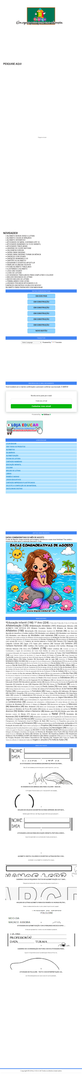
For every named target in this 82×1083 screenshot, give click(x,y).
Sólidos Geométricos (32, 738)
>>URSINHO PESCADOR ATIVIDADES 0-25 (21, 283)
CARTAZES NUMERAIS (14, 462)
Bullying (20, 641)
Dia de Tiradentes (29, 667)
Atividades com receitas (66, 635)
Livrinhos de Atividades (14, 704)
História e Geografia (16, 693)
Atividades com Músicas (18, 635)
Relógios (8, 732)
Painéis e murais (14, 719)
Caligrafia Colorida (12, 644)
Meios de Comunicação (47, 706)
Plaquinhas (52, 721)
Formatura (36, 691)
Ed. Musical (58, 680)
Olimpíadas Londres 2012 (42, 717)
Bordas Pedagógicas (48, 639)
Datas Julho (50, 657)
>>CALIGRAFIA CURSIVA (14, 250)
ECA (24, 680)
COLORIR (9, 468)
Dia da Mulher (56, 663)
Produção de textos (13, 725)
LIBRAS (8, 474)
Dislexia (33, 678)
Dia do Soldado (58, 671)
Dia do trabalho (12, 673)
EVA (44, 684)
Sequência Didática (58, 734)
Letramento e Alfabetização (46, 702)
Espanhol (71, 682)
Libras (72, 702)
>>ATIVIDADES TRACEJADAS (16, 246)
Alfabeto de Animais (65, 628)
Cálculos (60, 641)
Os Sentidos (66, 717)
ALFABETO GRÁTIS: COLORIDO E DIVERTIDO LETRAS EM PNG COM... (41, 856)
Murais (23, 714)
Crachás (16, 657)
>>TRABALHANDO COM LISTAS (17, 281)
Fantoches (9, 687)
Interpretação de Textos (38, 697)
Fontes (9, 691)
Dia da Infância (44, 663)
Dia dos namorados (54, 673)
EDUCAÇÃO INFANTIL (13, 465)
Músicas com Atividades (39, 714)
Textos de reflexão (11, 740)
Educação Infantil (12, 682)
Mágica (35, 704)
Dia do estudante (43, 669)
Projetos (44, 725)
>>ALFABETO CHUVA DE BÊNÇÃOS (18, 238)
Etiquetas (35, 684)
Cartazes (69, 643)
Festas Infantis (13, 689)
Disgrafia (17, 678)
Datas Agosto (39, 657)
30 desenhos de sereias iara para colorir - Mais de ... (41, 787)
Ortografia (56, 717)
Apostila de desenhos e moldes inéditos (20, 633)
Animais (59, 631)
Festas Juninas (25, 689)
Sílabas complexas (50, 736)
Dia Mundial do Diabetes (30, 675)
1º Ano (38, 622)
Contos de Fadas (55, 653)
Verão (28, 740)
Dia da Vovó (17, 665)
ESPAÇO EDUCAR (35, 1071)
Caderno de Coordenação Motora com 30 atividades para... (41, 949)
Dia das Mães (65, 665)
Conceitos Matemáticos (66, 651)
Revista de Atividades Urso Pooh (49, 732)
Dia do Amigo (42, 667)
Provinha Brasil (21, 728)
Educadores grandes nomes (32, 682)
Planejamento (10, 721)
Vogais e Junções (40, 740)
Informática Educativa (59, 695)
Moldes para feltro (67, 711)
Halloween (65, 691)
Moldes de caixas (47, 709)
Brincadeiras (62, 639)
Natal (55, 713)
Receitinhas (44, 728)
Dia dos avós (39, 673)
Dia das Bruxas (32, 665)
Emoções (56, 682)
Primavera (28, 723)
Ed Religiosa (45, 680)
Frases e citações (51, 691)
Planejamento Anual (24, 721)
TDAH (65, 737)
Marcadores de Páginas (58, 704)
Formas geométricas (22, 691)
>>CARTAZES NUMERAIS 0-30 (16, 259)
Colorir (35, 648)
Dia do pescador (31, 671)
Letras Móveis (62, 702)
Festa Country (35, 686)
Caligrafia (70, 641)
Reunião (32, 732)
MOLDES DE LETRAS (13, 471)
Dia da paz (67, 663)
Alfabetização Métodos (65, 626)
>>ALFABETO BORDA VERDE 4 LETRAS (20, 236)
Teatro (72, 738)
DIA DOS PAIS (41, 296)
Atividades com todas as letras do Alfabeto (20, 637)
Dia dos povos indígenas (13, 675)
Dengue (70, 659)
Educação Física (70, 680)
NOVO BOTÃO (41, 331)
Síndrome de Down (66, 736)
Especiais (9, 684)
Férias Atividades (22, 686)
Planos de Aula (39, 721)
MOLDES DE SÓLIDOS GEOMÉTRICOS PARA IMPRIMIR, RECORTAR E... (41, 810)
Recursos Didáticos (68, 730)
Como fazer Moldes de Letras (44, 651)
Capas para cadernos (41, 644)
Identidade (61, 693)
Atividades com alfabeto (46, 633)
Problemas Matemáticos (44, 723)
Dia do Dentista (30, 669)
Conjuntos (25, 653)
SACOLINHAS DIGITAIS (14, 489)
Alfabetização (14, 625)
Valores (21, 740)
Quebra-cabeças (33, 728)
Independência (27, 695)
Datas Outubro (27, 659)
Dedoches (62, 659)
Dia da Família (33, 663)
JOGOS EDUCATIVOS (13, 480)
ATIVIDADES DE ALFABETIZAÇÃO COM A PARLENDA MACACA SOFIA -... (41, 925)
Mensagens (9, 709)
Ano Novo (71, 631)
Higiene (74, 691)
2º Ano (51, 623)
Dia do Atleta (53, 667)
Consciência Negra (38, 653)
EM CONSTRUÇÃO (41, 302)
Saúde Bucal (9, 734)
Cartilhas (31, 646)
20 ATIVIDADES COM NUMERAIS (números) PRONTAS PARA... (41, 763)
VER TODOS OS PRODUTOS (15, 447)
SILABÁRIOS (10, 453)
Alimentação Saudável (45, 631)
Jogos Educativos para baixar (62, 700)
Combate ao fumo (69, 649)
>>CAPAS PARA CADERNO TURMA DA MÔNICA (23, 254)
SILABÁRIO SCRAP (22, 736)
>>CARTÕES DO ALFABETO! (15, 261)
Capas (26, 644)
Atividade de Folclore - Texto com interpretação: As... (41, 972)
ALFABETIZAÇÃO (12, 456)
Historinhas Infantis (34, 693)
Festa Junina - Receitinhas (67, 687)
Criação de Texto (26, 657)
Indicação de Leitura (42, 695)
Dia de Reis (18, 667)
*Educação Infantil (16, 622)
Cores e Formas (55, 655)
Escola (63, 682)
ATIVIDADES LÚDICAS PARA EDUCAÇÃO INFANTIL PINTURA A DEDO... (41, 833)
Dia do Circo (19, 669)
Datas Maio (73, 657)
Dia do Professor (44, 671)
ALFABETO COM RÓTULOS (16, 628)
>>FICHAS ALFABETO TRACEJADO (18, 267)
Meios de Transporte (66, 707)
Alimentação (29, 631)
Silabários (36, 736)
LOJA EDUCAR (11, 444)
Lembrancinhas (14, 702)
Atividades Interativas (43, 637)
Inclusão (16, 695)
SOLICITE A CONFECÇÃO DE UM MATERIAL (21, 486)
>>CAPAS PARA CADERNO (15, 252)
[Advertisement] (41, 46)
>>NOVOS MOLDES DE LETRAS (17, 279)
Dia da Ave (68, 661)
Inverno (53, 697)
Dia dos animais (25, 673)
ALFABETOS (10, 450)
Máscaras (73, 704)
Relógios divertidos (20, 732)
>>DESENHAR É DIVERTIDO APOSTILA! (20, 263)
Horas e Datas (48, 693)
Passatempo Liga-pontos (42, 719)
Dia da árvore (57, 661)
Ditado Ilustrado (52, 678)
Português (17, 723)
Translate (58, 342)
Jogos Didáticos (13, 699)
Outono (74, 717)
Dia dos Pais (68, 673)
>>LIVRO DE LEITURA (13, 273)
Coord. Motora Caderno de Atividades (21, 655)
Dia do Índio (55, 669)
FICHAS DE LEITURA (13, 459)
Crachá (8, 657)
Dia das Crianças (48, 665)
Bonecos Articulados (31, 639)
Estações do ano (22, 684)
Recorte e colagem (24, 730)
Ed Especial (33, 680)
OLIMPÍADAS (23, 716)
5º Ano (72, 623)
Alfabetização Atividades (40, 626)
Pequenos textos (70, 719)
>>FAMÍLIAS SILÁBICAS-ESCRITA (18, 265)
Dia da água (32, 661)
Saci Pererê (69, 732)
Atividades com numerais (42, 635)
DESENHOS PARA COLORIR (15, 661)
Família (73, 684)
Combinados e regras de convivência (18, 651)
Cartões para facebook (46, 646)
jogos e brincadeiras (30, 700)
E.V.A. (15, 680)
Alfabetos (11, 630)
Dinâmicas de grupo (59, 675)
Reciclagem (57, 728)
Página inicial (42, 137)
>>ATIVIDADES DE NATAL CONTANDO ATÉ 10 (22, 242)
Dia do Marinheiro (18, 671)
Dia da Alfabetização (44, 661)
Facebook (62, 684)
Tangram (56, 738)
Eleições (47, 682)
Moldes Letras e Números (29, 711)
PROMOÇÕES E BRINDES (61, 725)
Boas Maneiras (17, 639)
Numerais (10, 716)
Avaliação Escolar (59, 637)
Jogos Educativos (65, 697)
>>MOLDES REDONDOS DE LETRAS (18, 277)
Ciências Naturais (12, 649)
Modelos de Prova (22, 709)
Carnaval (57, 644)
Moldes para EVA (51, 711)
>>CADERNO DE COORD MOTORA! (18, 248)
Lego (75, 700)
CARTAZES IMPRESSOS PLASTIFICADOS (20, 483)
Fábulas (52, 684)
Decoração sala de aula (45, 659)
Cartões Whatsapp (66, 646)
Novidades (70, 714)
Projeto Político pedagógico (31, 725)
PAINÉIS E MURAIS (12, 477)
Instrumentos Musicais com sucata (16, 697)
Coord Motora (71, 653)
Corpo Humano (69, 655)
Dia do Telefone (72, 671)
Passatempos (57, 719)
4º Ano (66, 623)
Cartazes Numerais (14, 646)
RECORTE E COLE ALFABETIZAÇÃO (45, 730)
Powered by (36, 414)
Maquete (43, 704)
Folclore (69, 689)
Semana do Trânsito (40, 734)
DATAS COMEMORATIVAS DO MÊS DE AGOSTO (25, 537)
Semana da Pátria (22, 734)
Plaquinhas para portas (66, 721)
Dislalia (25, 678)
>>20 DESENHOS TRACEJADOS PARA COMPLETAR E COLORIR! (29, 275)
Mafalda (27, 704)
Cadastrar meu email (41, 406)
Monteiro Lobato (11, 714)
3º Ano (59, 623)
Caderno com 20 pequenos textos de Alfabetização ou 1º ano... (41, 879)
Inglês (71, 695)
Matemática (15, 706)
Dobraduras (65, 677)
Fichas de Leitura (39, 689)
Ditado (40, 678)
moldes (34, 709)
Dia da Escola (22, 663)
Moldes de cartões (62, 709)
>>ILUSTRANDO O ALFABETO (16, 269)
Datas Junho (62, 657)
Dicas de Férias (44, 675)
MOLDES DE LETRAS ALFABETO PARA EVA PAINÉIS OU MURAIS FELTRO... (41, 902)
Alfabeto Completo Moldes (41, 628)
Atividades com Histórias (68, 633)
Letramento (30, 702)
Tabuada (46, 738)
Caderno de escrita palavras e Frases (39, 641)
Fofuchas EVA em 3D (55, 689)
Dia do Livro (66, 669)
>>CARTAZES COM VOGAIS (15, 256)
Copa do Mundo (41, 655)
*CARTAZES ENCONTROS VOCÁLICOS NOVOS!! (23, 285)
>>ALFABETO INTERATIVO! (15, 240)
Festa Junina (48, 686)
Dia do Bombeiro (66, 667)
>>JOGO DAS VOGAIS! (13, 271)
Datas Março (13, 659)
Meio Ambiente (30, 707)
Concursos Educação (12, 653)
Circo (25, 649)
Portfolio (8, 723)
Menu (41, 3)
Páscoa (27, 719)
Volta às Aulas (58, 740)
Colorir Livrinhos (53, 649)
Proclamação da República (64, 723)
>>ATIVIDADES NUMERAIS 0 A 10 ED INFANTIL (23, 244)
